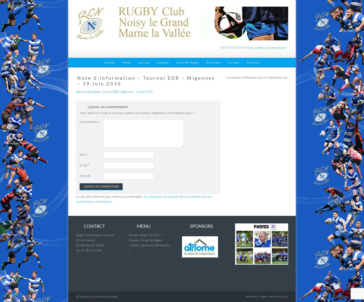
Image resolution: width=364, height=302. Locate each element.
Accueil (109, 62)
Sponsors (253, 62)
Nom (84, 154)
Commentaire (90, 122)
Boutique (213, 62)
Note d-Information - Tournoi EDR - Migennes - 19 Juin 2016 (114, 92)
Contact (233, 62)
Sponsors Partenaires (155, 245)
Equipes (163, 62)
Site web (85, 176)
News (126, 62)
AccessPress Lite (278, 296)
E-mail (85, 165)
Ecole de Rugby (187, 62)
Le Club (143, 62)
